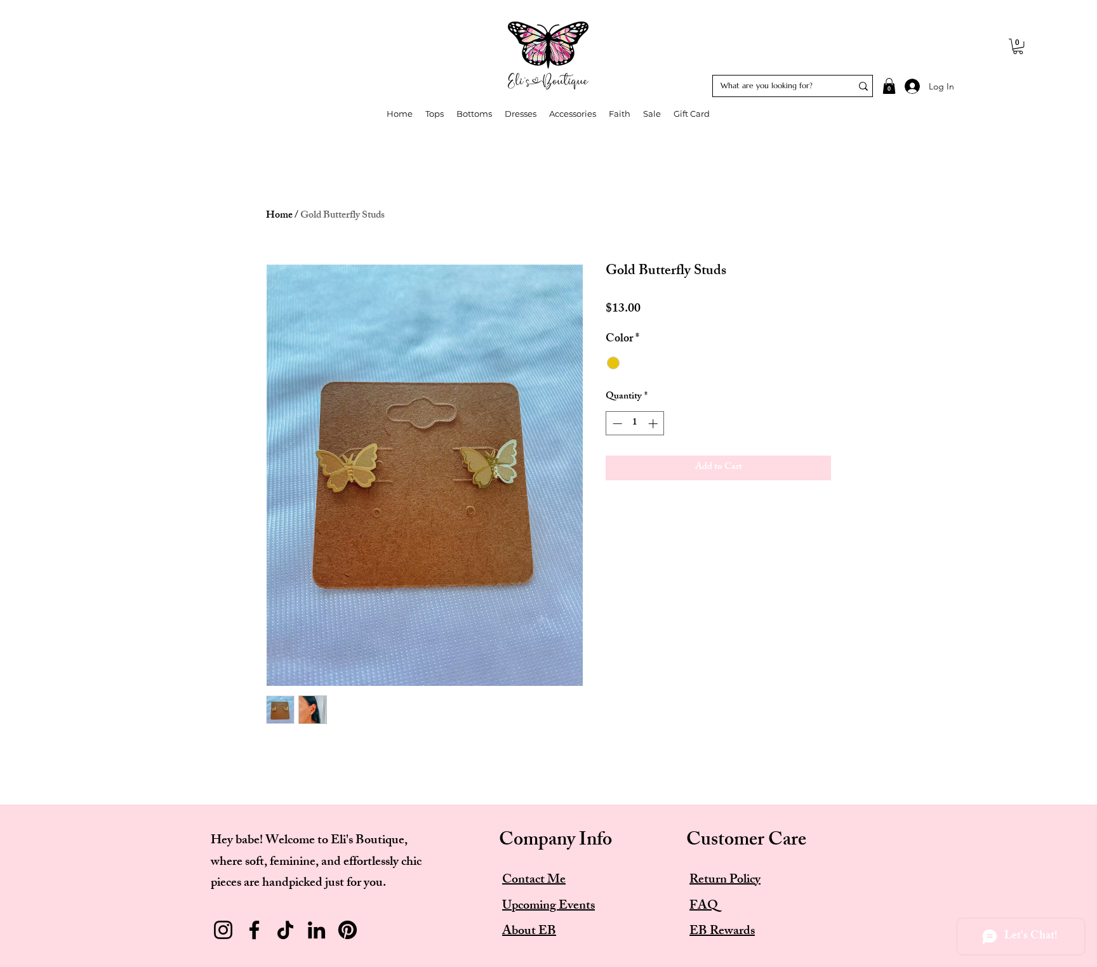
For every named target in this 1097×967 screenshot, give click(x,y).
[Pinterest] (347, 930)
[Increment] (654, 423)
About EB (529, 932)
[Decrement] (616, 423)
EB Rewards (722, 932)
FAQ (703, 906)
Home (279, 216)
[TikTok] (285, 930)
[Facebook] (254, 930)
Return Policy (725, 880)
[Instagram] (223, 930)
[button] (1018, 46)
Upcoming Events (548, 906)
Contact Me (534, 880)
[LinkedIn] (316, 930)
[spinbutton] (635, 423)
